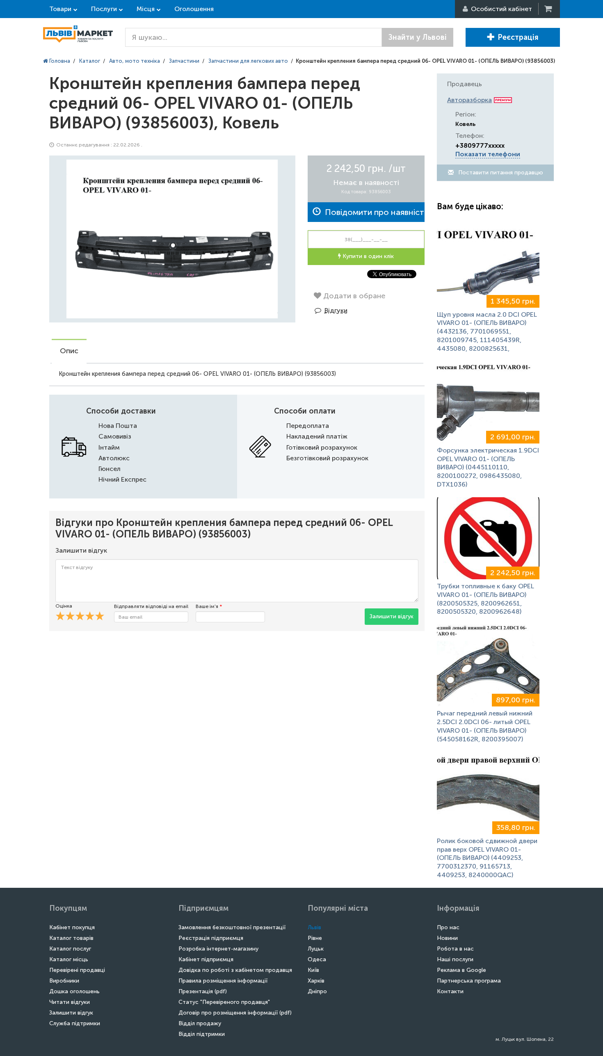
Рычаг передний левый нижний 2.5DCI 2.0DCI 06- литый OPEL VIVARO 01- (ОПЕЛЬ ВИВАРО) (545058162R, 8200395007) (484, 726)
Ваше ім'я (209, 606)
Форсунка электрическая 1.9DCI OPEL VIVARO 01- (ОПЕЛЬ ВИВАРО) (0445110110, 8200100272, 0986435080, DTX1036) (488, 467)
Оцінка (63, 606)
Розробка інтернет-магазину (218, 948)
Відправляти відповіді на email (151, 606)
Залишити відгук (391, 616)
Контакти (450, 991)
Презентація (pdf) (202, 991)
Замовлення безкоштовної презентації (232, 927)
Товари (60, 9)
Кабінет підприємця (205, 959)
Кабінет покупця (72, 927)
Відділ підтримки (201, 1034)
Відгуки (335, 310)
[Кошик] (549, 9)
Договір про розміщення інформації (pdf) (235, 1012)
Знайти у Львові (417, 37)
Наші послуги (455, 959)
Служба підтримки (74, 1023)
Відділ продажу (199, 1023)
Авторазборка (469, 100)
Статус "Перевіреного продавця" (224, 1002)
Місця (146, 9)
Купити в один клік (367, 256)
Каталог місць (68, 959)
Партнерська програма (469, 980)
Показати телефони (487, 154)
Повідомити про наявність (373, 212)
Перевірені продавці (77, 970)
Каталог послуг (70, 948)
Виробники (64, 980)
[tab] (69, 351)
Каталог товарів (71, 938)
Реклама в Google (461, 970)
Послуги (104, 9)
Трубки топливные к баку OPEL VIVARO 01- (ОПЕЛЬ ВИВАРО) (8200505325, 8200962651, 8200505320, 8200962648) (485, 598)
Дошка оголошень (74, 991)
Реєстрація (518, 37)
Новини (447, 938)
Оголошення (194, 9)
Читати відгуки (69, 1002)
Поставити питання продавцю (500, 172)
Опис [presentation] (69, 350)
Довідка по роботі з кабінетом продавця (235, 970)
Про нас (448, 927)
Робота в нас (455, 948)
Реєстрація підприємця (210, 938)
